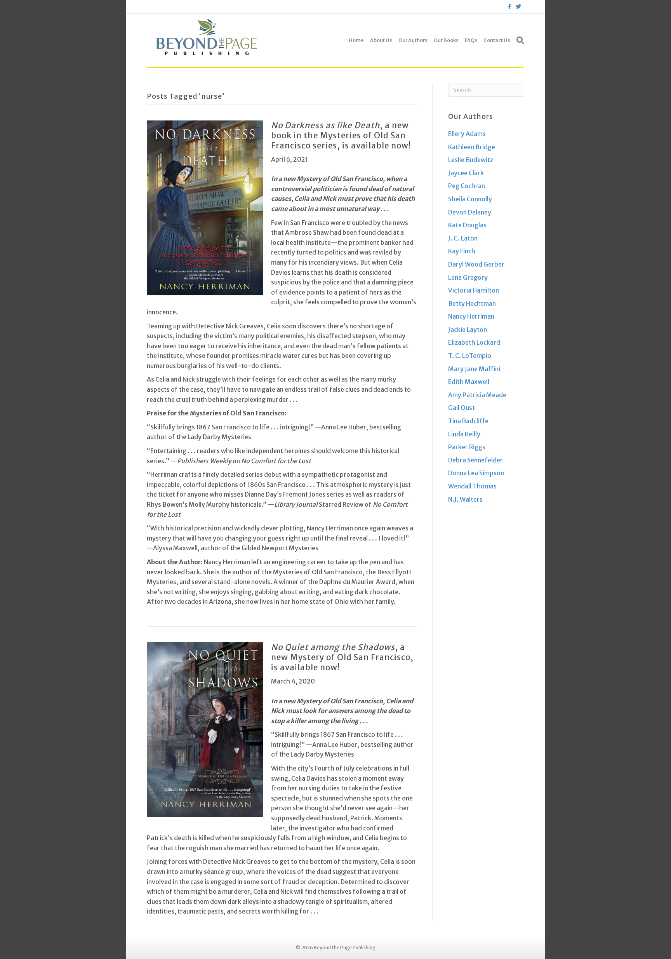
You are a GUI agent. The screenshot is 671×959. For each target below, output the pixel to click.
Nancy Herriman (471, 316)
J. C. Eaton (463, 238)
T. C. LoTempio (469, 355)
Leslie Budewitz (470, 160)
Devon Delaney (469, 212)
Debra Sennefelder (475, 460)
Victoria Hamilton (473, 290)
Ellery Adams (467, 134)
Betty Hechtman (472, 303)
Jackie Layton (467, 329)
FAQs (471, 40)
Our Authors (413, 40)
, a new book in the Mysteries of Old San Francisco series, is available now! (341, 135)
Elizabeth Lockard (474, 342)
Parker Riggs (466, 447)
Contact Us (496, 40)
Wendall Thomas (472, 486)
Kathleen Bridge (471, 147)
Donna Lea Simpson (476, 473)
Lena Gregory (468, 277)
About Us (381, 40)
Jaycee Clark (466, 173)
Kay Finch (461, 251)
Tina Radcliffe (468, 421)
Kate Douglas (467, 225)
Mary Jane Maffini (474, 369)
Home (356, 40)
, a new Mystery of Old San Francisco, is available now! (342, 657)
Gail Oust (461, 407)
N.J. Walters (465, 499)
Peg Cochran (466, 186)
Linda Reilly (464, 434)
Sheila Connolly (470, 199)
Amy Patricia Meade (477, 395)
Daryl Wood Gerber (476, 264)
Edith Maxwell (468, 381)
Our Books (446, 40)
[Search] (518, 40)
